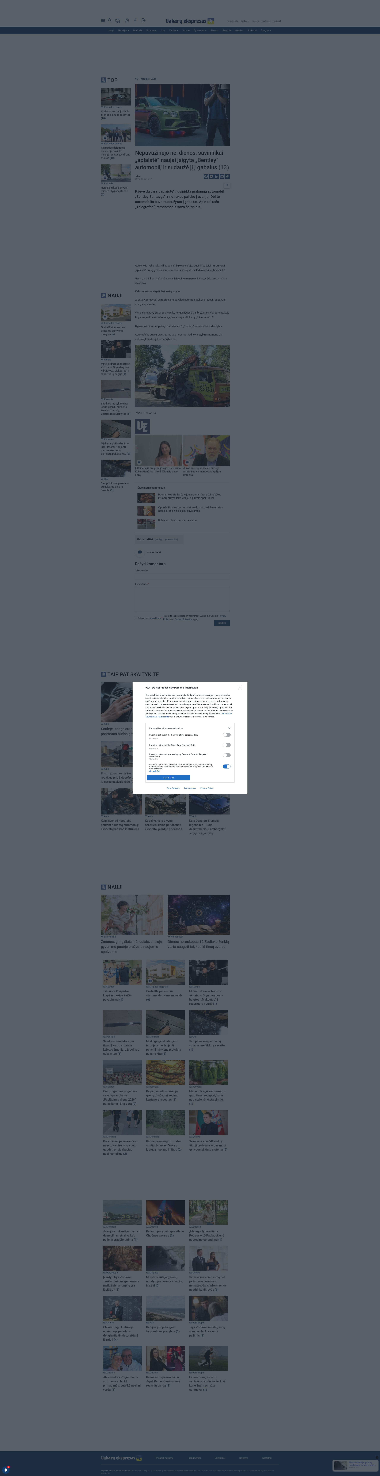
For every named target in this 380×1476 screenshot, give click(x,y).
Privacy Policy (206, 788)
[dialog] (190, 738)
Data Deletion (173, 788)
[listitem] (190, 728)
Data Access (190, 788)
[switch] (227, 735)
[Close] (241, 688)
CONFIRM (168, 778)
